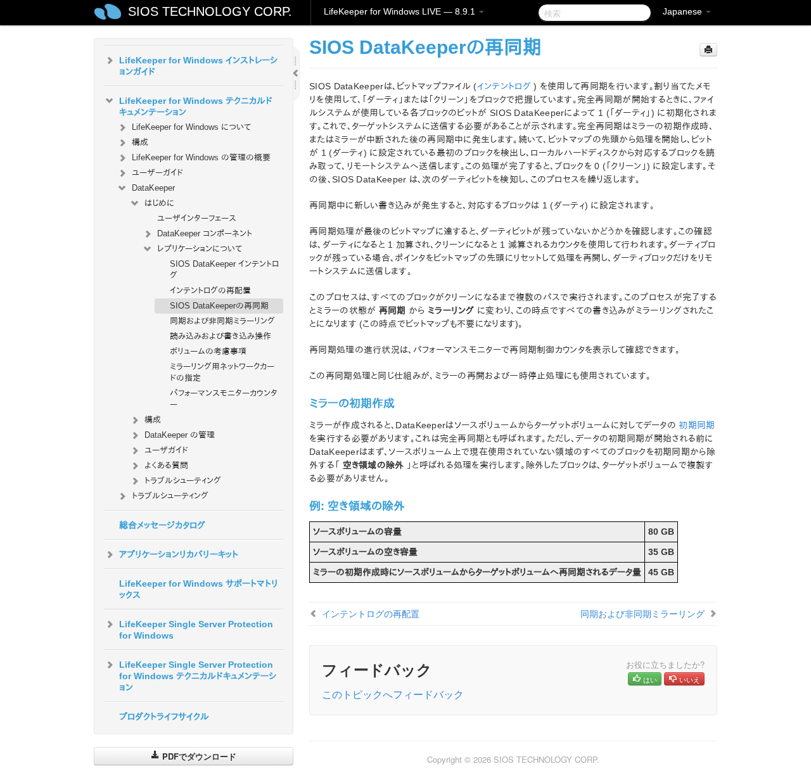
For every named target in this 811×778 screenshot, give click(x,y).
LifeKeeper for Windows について (191, 127)
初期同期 (697, 425)
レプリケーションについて (199, 248)
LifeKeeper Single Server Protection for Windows (196, 630)
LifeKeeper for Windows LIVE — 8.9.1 (401, 11)
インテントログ (504, 86)
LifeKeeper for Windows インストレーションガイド (198, 66)
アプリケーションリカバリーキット (178, 554)
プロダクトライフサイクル (164, 716)
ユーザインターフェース (196, 218)
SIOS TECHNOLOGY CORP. (210, 11)
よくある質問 (166, 465)
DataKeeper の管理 (179, 435)
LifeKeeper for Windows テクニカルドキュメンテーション (195, 106)
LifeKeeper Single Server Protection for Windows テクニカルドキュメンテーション (197, 676)
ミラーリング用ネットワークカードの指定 (222, 372)
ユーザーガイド (157, 172)
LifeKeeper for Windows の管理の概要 (201, 157)
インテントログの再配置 (210, 290)
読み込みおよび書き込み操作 (220, 336)
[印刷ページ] (708, 49)
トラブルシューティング (182, 480)
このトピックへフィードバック (393, 694)
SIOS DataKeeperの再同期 (219, 305)
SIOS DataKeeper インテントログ (224, 269)
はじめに (159, 203)
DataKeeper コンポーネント (204, 233)
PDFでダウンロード (198, 756)
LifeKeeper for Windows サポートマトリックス (198, 589)
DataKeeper (153, 188)
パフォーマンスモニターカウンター (224, 398)
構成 (140, 142)
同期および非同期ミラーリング (222, 321)
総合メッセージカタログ (162, 525)
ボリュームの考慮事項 (208, 351)
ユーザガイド (166, 450)
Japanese (684, 11)
